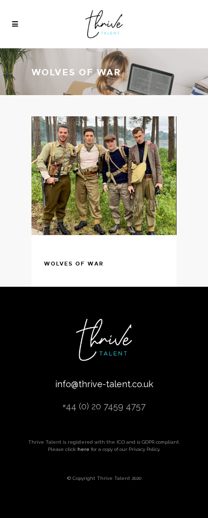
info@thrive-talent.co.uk (104, 384)
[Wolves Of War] (104, 175)
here (83, 449)
